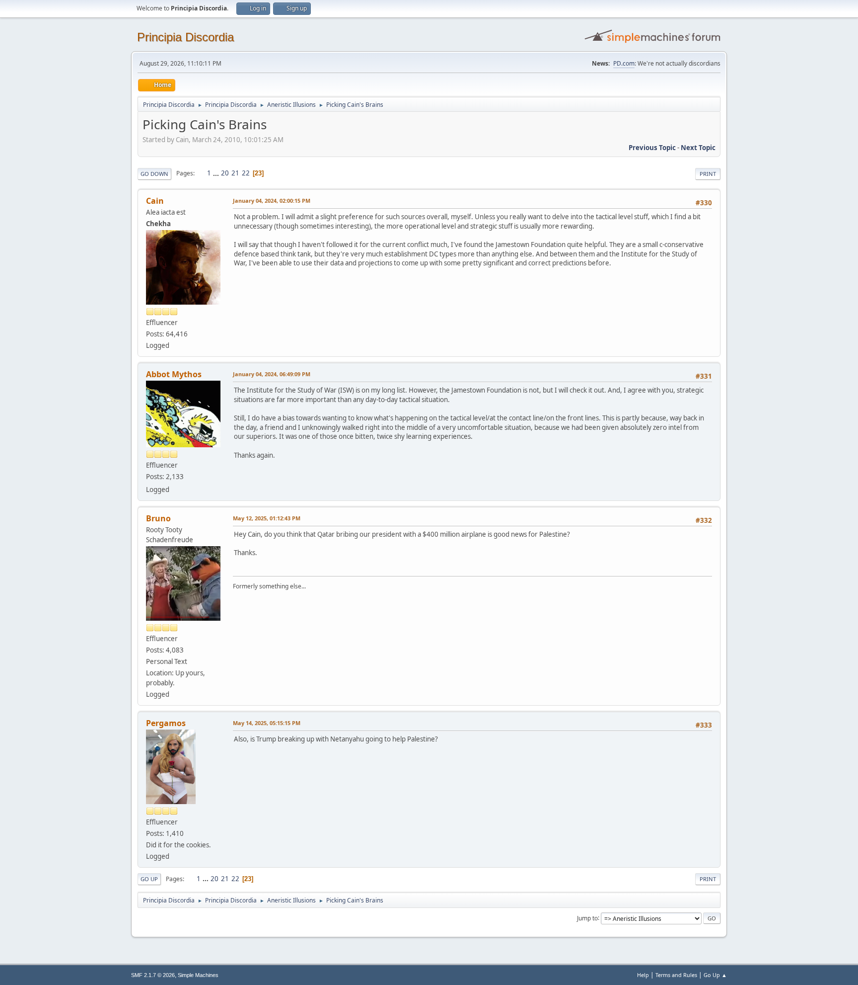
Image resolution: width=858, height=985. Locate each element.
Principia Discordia (185, 37)
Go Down (154, 173)
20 (225, 172)
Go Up (149, 879)
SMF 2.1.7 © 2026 (153, 975)
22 (246, 172)
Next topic (698, 147)
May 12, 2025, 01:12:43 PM (266, 518)
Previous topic (652, 147)
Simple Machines (198, 975)
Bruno (158, 518)
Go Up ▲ (715, 975)
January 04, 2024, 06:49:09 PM (271, 374)
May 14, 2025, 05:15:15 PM (266, 723)
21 (235, 172)
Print (708, 173)
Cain (155, 200)
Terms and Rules (676, 975)
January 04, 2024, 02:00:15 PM (271, 200)
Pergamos (166, 723)
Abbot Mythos (174, 374)
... (216, 172)
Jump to (587, 917)
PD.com (624, 63)
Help (643, 975)
